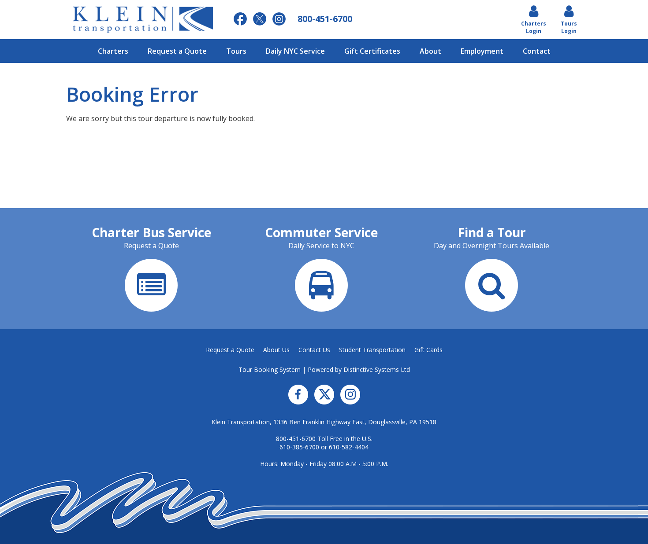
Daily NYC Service (295, 51)
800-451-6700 (296, 438)
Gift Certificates (372, 51)
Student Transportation (372, 350)
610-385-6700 (299, 447)
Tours (236, 51)
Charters (113, 51)
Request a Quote (177, 51)
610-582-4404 (349, 447)
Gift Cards (428, 350)
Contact (537, 51)
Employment (482, 51)
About (430, 51)
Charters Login (533, 27)
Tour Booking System (269, 369)
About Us (276, 350)
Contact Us (314, 350)
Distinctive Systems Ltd (376, 369)
